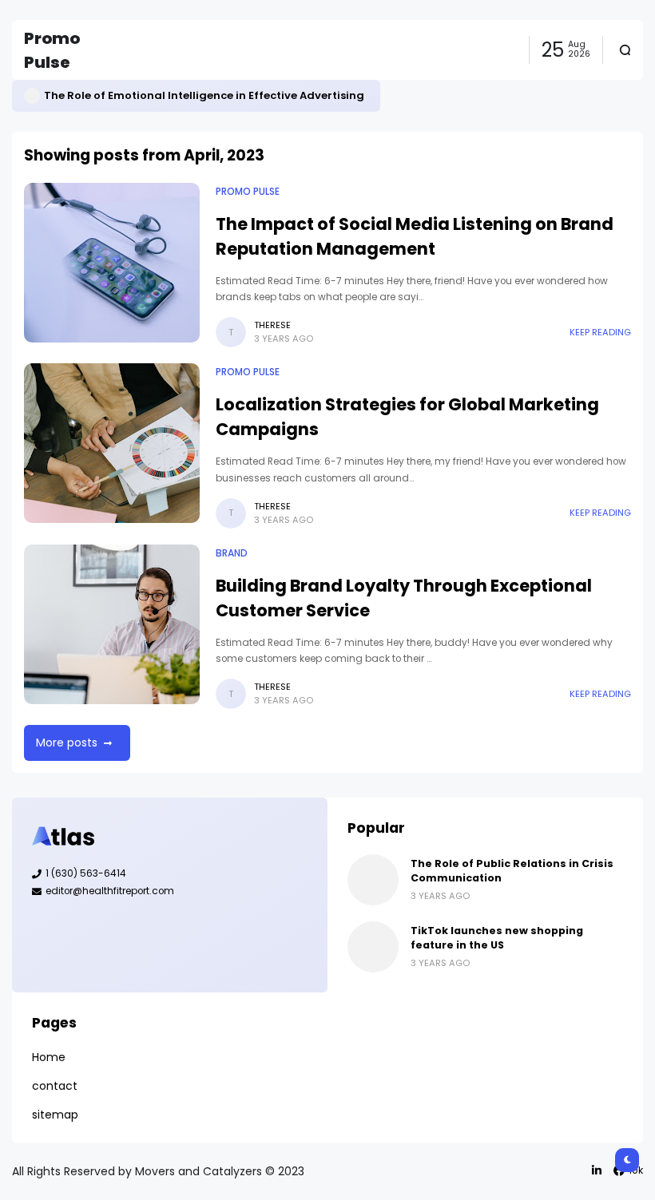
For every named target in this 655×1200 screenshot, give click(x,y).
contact (54, 1086)
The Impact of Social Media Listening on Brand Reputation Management (414, 236)
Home (49, 1057)
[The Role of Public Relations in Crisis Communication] (373, 879)
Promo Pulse (248, 191)
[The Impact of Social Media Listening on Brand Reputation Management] (112, 263)
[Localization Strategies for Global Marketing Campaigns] (112, 443)
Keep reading (600, 332)
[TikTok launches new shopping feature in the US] (373, 946)
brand (232, 553)
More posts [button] (66, 742)
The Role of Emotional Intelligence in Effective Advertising (204, 95)
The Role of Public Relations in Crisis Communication (512, 871)
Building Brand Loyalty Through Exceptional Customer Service (404, 598)
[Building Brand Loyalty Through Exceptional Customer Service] (112, 624)
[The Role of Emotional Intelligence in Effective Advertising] (32, 96)
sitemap (55, 1115)
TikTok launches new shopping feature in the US (497, 938)
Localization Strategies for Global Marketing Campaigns (407, 417)
